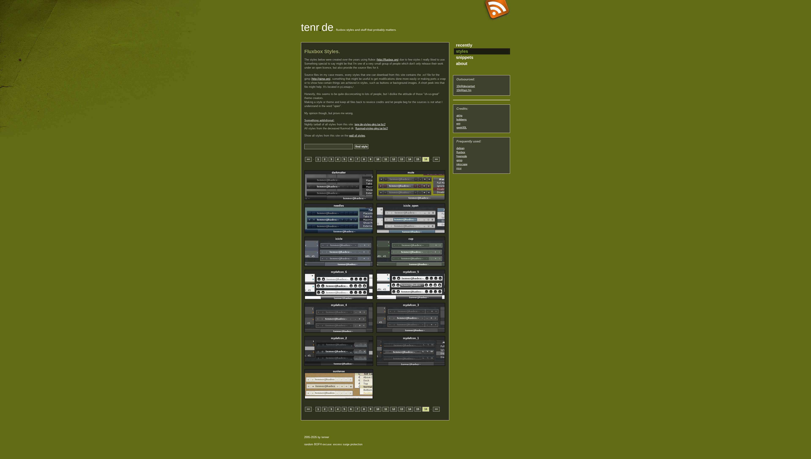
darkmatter (339, 172)
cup (410, 238)
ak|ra (459, 115)
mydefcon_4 (339, 305)
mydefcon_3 (411, 305)
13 (401, 159)
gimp (459, 160)
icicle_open (410, 205)
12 (393, 159)
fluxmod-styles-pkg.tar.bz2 (371, 128)
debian (460, 148)
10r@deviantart (465, 86)
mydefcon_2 (339, 338)
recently (464, 45)
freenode (461, 156)
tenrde (317, 27)
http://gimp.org (321, 78)
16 (425, 159)
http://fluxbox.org (387, 59)
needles (339, 205)
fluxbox (460, 152)
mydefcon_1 (411, 338)
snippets (464, 57)
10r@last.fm (463, 90)
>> (436, 159)
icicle (338, 238)
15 (417, 159)
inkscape (461, 164)
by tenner (323, 437)
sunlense (339, 371)
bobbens (461, 119)
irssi (458, 168)
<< (308, 159)
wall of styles (357, 135)
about (461, 63)
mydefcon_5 (411, 272)
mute (411, 172)
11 (385, 159)
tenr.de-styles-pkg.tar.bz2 (370, 124)
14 (409, 159)
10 (377, 159)
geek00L (461, 127)
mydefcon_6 (339, 272)
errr (458, 123)
